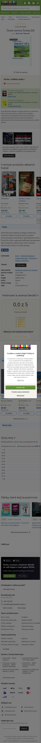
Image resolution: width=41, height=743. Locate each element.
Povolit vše (20, 388)
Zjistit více (20, 380)
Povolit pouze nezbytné (20, 391)
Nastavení (20, 395)
